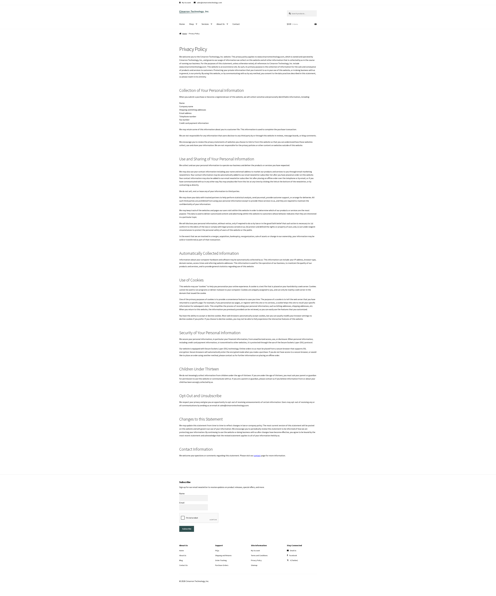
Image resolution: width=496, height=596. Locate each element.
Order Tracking (221, 560)
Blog (181, 560)
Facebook (293, 555)
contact (257, 455)
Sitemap (254, 565)
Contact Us (183, 565)
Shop (191, 24)
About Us (221, 24)
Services (205, 24)
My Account (186, 2)
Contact (236, 24)
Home (182, 24)
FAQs (217, 550)
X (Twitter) (294, 560)
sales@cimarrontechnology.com (209, 2)
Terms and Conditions (259, 555)
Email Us (293, 550)
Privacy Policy (256, 560)
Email (181, 502)
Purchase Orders (221, 565)
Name (182, 493)
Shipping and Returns (223, 555)
